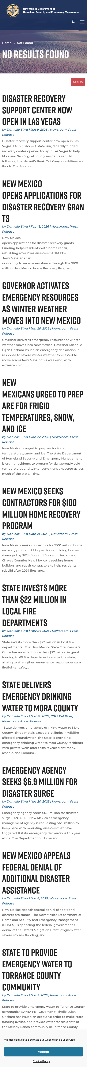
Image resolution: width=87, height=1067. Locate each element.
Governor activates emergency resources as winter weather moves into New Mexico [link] (42, 303)
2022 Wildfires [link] (61, 716)
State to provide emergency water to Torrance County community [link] (37, 970)
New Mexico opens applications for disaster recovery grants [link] (43, 201)
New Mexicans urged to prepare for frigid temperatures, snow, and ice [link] (42, 405)
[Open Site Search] (73, 21)
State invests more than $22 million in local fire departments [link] (34, 605)
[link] (43, 16)
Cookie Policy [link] (41, 1061)
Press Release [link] (31, 721)
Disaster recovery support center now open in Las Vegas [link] (37, 110)
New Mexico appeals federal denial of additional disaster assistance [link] (36, 873)
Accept (43, 1052)
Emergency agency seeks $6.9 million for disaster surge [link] (39, 781)
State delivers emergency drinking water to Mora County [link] (41, 696)
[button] (82, 21)
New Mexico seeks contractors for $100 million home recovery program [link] (41, 508)
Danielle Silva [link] (17, 130)
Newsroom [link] (58, 130)
